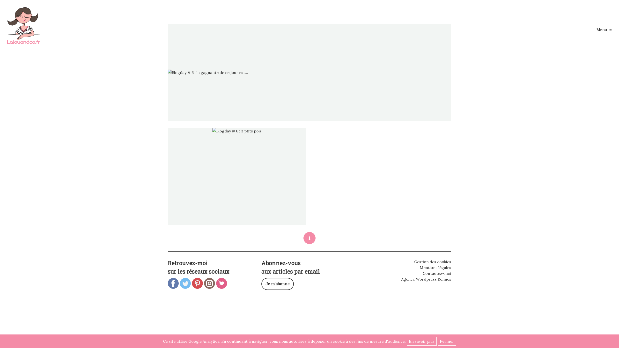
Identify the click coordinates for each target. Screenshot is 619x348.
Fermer (447, 341)
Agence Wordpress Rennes (426, 279)
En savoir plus (422, 341)
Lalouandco (23, 28)
